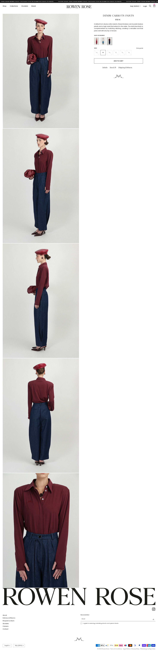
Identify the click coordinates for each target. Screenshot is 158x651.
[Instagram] (153, 609)
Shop (4, 6)
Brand (33, 6)
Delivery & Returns (9, 618)
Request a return (8, 621)
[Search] (150, 6)
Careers (5, 626)
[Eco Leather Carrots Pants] (96, 41)
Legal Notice (126, 649)
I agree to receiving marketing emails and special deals (100, 623)
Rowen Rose (79, 6)
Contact (5, 629)
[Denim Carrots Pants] (103, 41)
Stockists (24, 6)
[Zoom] (74, 18)
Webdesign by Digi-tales (147, 649)
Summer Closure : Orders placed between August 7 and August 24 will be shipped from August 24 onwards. (37, 1)
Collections (14, 6)
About (5, 615)
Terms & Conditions (116, 649)
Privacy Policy (135, 649)
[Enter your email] (153, 619)
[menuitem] (5, 6)
